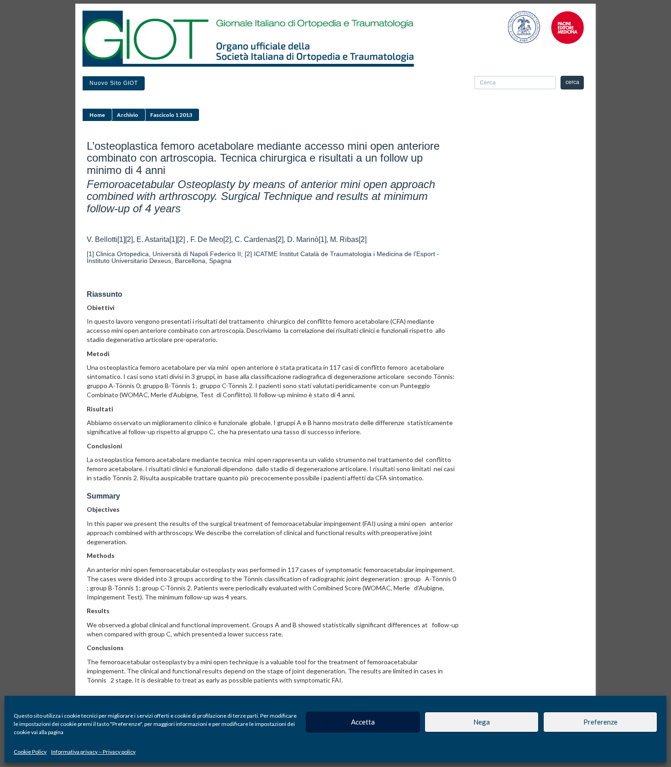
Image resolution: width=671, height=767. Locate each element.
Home (97, 114)
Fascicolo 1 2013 (171, 114)
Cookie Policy (30, 751)
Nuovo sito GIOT (113, 83)
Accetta (363, 722)
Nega (481, 722)
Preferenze (600, 722)
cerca (572, 82)
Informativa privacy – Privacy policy (93, 751)
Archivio (127, 114)
